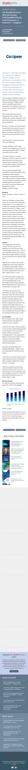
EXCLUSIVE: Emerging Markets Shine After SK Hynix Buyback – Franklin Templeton (13, 694)
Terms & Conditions (19, 756)
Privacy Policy (10, 758)
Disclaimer (18, 758)
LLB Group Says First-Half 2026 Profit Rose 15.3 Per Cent (13, 701)
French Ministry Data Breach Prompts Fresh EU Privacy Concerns (13, 739)
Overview (7, 753)
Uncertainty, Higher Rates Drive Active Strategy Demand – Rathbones (14, 688)
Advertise (19, 753)
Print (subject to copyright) (9, 40)
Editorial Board (8, 756)
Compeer (4, 110)
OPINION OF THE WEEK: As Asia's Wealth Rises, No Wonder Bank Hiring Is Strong (13, 745)
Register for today (14, 656)
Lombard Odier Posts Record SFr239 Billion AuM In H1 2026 (13, 721)
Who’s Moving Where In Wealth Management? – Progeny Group (12, 683)
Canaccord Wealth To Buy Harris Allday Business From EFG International (12, 707)
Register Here (14, 671)
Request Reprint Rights (20, 40)
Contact (14, 753)
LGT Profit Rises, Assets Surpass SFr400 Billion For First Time (12, 727)
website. (4, 420)
